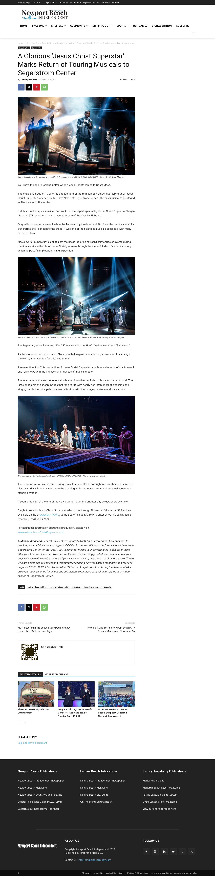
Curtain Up (47, 43)
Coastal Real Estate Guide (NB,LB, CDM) (40, 801)
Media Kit (98, 872)
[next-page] (25, 723)
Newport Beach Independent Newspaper (41, 780)
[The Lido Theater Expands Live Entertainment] (36, 694)
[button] (193, 34)
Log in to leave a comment (32, 742)
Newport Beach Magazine (32, 787)
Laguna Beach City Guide (94, 794)
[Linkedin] (164, 851)
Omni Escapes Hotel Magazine (160, 801)
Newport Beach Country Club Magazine (40, 794)
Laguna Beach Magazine (94, 787)
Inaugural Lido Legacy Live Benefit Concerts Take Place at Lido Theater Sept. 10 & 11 (75, 712)
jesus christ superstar (59, 587)
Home (21, 43)
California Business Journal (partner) (38, 808)
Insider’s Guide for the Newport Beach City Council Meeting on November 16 (111, 629)
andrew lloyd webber (37, 587)
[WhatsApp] (44, 87)
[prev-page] (20, 723)
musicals (76, 587)
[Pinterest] (36, 87)
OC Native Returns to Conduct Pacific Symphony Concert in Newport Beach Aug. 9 (113, 712)
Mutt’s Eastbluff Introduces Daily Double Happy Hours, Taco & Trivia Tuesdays (44, 629)
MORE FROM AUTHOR (56, 674)
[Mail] (173, 851)
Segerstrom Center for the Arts (97, 587)
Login (121, 872)
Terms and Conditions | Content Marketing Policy (174, 872)
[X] (29, 87)
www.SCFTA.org (49, 514)
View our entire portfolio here (159, 808)
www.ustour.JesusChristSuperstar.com (41, 532)
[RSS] (182, 851)
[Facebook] (21, 87)
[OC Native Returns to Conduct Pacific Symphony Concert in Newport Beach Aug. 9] (116, 694)
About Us (86, 872)
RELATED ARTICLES (30, 674)
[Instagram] (155, 851)
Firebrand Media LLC (91, 852)
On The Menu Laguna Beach (96, 801)
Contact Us (111, 872)
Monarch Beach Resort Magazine (161, 787)
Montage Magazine (153, 780)
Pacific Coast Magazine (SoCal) (160, 794)
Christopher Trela (29, 79)
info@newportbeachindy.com (94, 859)
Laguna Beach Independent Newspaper (102, 780)
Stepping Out (33, 43)
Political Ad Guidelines (137, 872)
